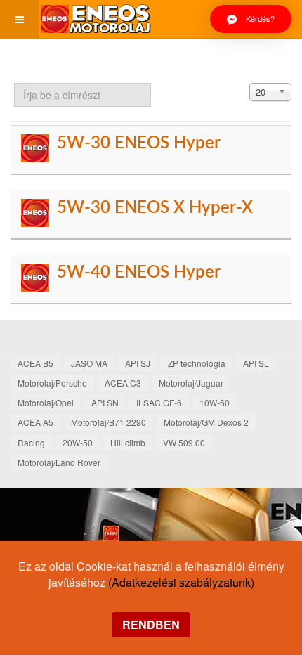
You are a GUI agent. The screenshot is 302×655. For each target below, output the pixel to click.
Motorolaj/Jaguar (191, 383)
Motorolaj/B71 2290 (108, 422)
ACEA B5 (35, 363)
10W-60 (214, 402)
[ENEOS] (95, 19)
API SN (105, 402)
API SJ (137, 363)
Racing (31, 442)
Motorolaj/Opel (46, 402)
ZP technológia (196, 363)
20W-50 (78, 442)
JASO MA (89, 363)
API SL (256, 363)
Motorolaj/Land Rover (59, 462)
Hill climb (127, 442)
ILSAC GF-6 (159, 402)
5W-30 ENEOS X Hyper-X (155, 208)
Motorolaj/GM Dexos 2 (206, 422)
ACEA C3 (123, 383)
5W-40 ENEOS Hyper (139, 272)
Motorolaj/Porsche (52, 383)
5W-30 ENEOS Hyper (139, 143)
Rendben (151, 624)
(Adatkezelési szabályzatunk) (181, 582)
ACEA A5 (35, 422)
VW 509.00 (184, 442)
